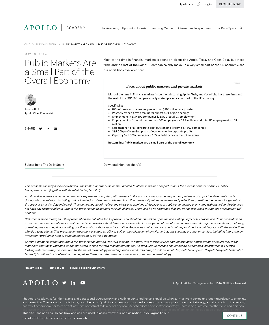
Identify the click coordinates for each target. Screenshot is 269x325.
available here (134, 70)
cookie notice (131, 313)
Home (26, 44)
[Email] (55, 128)
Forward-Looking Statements (88, 267)
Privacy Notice (34, 267)
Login (208, 4)
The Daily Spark (225, 28)
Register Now (230, 4)
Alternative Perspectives (194, 28)
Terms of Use (56, 267)
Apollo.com (187, 4)
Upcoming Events (134, 28)
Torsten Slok (32, 108)
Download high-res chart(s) (122, 164)
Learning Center (162, 28)
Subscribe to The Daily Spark (44, 164)
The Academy (109, 28)
